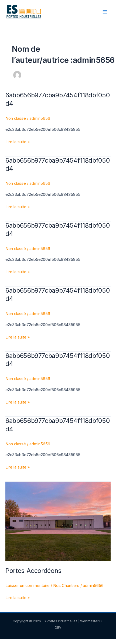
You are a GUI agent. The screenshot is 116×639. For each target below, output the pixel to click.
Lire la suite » (17, 141)
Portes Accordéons (33, 571)
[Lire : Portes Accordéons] (58, 521)
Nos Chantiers (66, 585)
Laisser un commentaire (27, 585)
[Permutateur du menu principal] (105, 12)
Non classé (15, 118)
